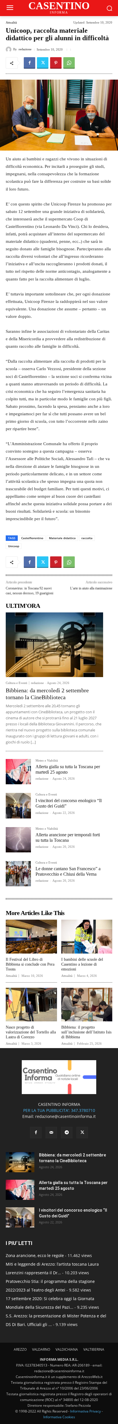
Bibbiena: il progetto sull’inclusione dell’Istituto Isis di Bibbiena (86, 1032)
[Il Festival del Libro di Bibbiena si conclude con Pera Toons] (31, 937)
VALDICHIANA (67, 1349)
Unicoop (13, 546)
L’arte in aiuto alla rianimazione (91, 588)
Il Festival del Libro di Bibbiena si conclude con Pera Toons (30, 964)
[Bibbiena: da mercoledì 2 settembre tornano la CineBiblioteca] (54, 644)
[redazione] (9, 49)
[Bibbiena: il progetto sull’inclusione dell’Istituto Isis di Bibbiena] (87, 1005)
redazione (25, 49)
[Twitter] (42, 63)
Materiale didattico (62, 538)
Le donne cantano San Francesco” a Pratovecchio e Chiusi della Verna (68, 871)
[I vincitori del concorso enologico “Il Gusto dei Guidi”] (18, 805)
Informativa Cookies (59, 1417)
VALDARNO (41, 1349)
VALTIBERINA (93, 1349)
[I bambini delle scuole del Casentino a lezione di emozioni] (87, 937)
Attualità (11, 22)
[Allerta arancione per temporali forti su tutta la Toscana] (18, 839)
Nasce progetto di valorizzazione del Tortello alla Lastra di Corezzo (31, 1032)
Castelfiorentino (32, 538)
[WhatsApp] (69, 63)
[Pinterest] (56, 63)
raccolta (87, 538)
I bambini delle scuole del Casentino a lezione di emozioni (82, 964)
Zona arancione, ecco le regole (35, 1255)
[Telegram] (66, 1132)
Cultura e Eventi (16, 683)
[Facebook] (29, 63)
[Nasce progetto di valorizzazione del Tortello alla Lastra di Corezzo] (31, 1005)
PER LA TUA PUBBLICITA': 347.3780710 (59, 1110)
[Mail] (51, 1132)
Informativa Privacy (85, 1411)
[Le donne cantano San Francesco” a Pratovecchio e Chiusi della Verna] (18, 873)
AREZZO (20, 1349)
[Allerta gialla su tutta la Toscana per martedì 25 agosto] (18, 771)
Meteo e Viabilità (47, 760)
